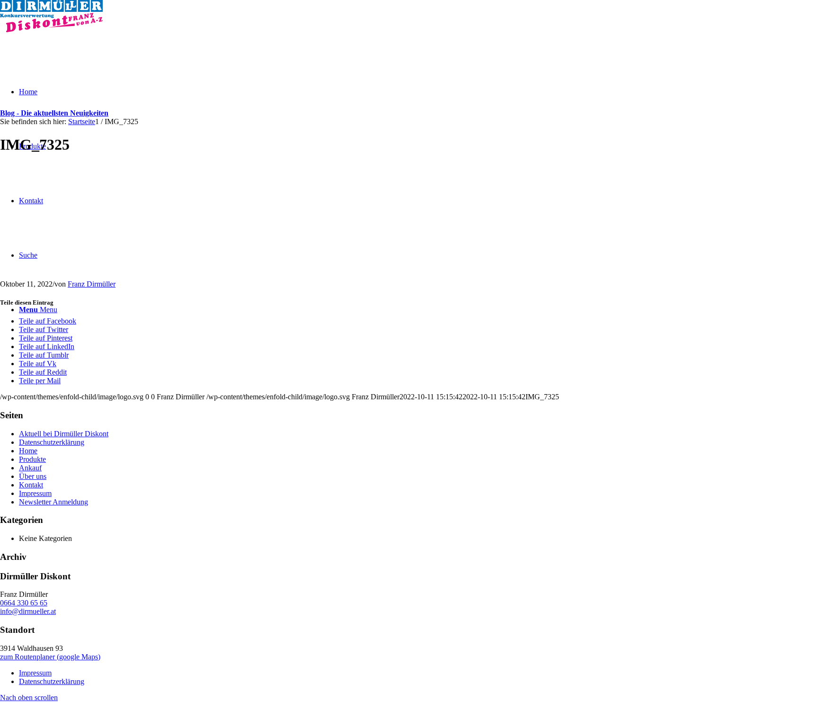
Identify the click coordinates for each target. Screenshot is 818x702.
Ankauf (30, 468)
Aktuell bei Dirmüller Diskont (63, 434)
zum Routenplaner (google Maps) (50, 657)
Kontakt (31, 485)
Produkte (32, 459)
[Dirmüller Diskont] (51, 30)
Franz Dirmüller (92, 284)
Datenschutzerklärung (51, 442)
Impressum (35, 493)
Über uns (32, 476)
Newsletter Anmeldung (53, 502)
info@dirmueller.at (28, 611)
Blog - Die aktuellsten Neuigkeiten (54, 113)
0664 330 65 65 (23, 603)
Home (28, 451)
